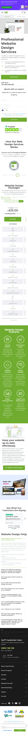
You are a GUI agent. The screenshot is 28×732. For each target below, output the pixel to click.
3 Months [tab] (7, 201)
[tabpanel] (14, 259)
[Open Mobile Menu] (2, 12)
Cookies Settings (7, 730)
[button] (3, 110)
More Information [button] (6, 7)
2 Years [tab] (16, 201)
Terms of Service (20, 113)
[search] (22, 12)
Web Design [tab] (7, 197)
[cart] (24, 12)
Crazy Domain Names (13, 721)
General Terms (20, 723)
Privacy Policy (7, 115)
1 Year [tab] (12, 201)
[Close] (26, 726)
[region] (14, 260)
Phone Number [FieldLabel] (4, 108)
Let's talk (14, 119)
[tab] (20, 197)
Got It (19, 730)
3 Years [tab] (21, 201)
